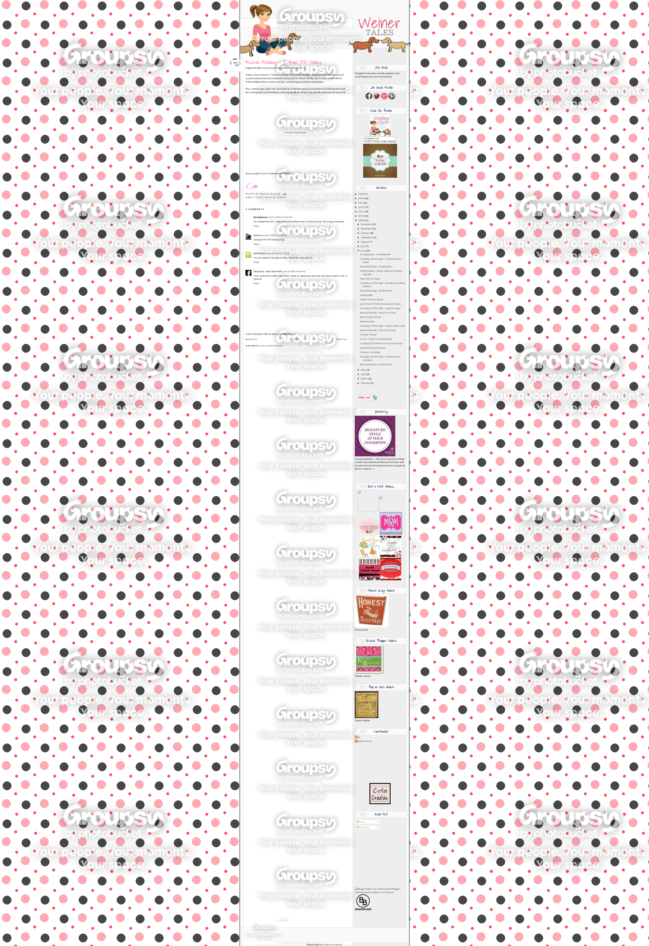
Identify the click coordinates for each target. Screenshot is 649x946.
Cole (358, 737)
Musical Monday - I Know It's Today (283, 62)
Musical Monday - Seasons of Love (378, 312)
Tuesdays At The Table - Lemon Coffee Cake (382, 325)
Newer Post (251, 339)
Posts (362, 821)
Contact (340, 23)
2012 (361, 207)
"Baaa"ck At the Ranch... (372, 299)
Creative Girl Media (332, 944)
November (366, 228)
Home (297, 339)
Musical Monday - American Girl (376, 364)
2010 (361, 215)
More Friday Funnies (370, 317)
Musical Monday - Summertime (376, 266)
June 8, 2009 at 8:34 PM (294, 271)
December (366, 224)
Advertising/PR (318, 23)
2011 (361, 211)
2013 (361, 202)
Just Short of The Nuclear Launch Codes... (381, 303)
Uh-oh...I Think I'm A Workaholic (376, 339)
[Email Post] (284, 193)
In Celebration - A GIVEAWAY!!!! (375, 254)
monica (258, 235)
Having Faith (366, 295)
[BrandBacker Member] (363, 910)
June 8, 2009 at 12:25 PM (275, 235)
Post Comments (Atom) (270, 345)
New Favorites (367, 321)
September (367, 237)
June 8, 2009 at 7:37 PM (278, 253)
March (364, 378)
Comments (364, 827)
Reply (256, 225)
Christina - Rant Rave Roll (268, 271)
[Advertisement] (376, 859)
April (363, 374)
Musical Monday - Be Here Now (376, 290)
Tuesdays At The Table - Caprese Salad (380, 308)
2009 (361, 220)
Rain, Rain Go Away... (370, 278)
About (296, 23)
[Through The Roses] (380, 533)
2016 (361, 193)
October (365, 233)
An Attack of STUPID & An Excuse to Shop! (381, 343)
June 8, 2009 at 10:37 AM (280, 217)
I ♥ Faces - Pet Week (370, 352)
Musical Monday (276, 197)
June (363, 250)
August (364, 241)
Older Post (341, 339)
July (363, 246)
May (363, 369)
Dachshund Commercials (373, 347)
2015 (361, 198)
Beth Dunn (260, 253)
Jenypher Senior (364, 741)
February (366, 382)
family (259, 197)
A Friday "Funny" (368, 334)
